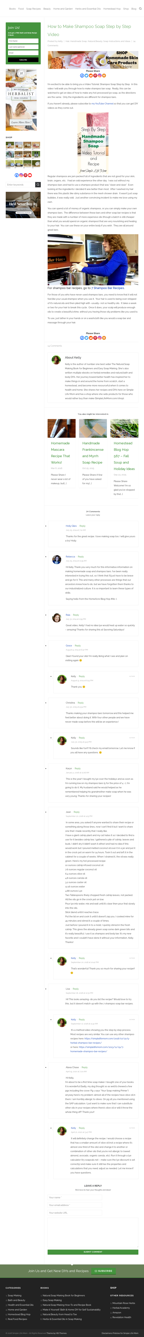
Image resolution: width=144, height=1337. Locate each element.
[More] (104, 76)
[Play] (93, 259)
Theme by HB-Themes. (57, 1333)
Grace (69, 645)
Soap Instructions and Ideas (116, 41)
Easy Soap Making (52, 1300)
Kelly (60, 41)
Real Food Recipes (17, 1319)
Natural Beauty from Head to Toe (60, 1314)
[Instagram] (100, 76)
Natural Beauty (95, 41)
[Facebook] (82, 76)
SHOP (113, 1287)
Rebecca (70, 556)
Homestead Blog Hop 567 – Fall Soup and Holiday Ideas (124, 456)
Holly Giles (71, 526)
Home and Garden (17, 1309)
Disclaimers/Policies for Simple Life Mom (120, 1333)
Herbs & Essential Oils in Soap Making (62, 1319)
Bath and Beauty (16, 1300)
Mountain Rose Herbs (123, 1303)
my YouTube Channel (102, 103)
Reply (83, 526)
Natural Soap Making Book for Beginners (64, 1295)
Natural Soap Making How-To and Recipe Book (67, 1305)
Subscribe (23, 60)
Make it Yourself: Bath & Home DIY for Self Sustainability (72, 1309)
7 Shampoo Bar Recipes (107, 288)
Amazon (116, 1312)
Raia (68, 615)
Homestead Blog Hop (19, 1314)
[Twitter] (86, 76)
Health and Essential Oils (21, 1305)
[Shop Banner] (93, 53)
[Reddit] (91, 76)
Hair (67, 41)
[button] (38, 184)
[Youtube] (30, 175)
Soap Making (14, 1295)
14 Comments (55, 345)
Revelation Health (121, 1317)
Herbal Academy (121, 1308)
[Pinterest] (95, 76)
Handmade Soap (78, 41)
